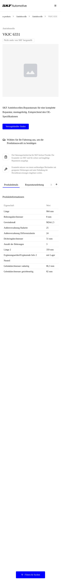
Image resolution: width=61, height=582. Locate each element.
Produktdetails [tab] (11, 184)
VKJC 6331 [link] (52, 16)
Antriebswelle (21, 16)
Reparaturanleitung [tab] (34, 184)
